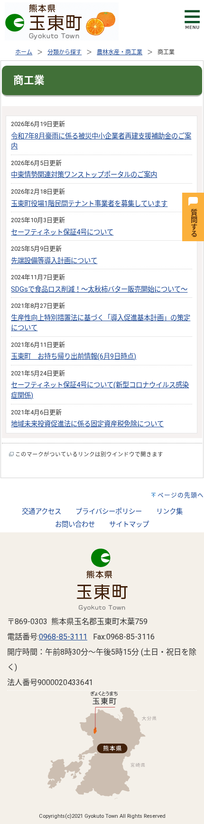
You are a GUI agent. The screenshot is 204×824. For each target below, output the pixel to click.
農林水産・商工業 (119, 52)
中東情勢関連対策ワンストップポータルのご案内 (84, 175)
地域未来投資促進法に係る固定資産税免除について (87, 424)
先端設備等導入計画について (54, 261)
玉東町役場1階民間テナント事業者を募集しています (89, 204)
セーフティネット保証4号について (62, 232)
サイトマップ (129, 524)
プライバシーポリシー (108, 512)
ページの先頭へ (181, 495)
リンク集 (169, 512)
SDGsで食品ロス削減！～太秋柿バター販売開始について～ (99, 289)
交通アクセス (41, 512)
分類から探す (64, 52)
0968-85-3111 (63, 636)
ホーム (23, 52)
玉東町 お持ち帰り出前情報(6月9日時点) (73, 357)
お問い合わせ (75, 524)
